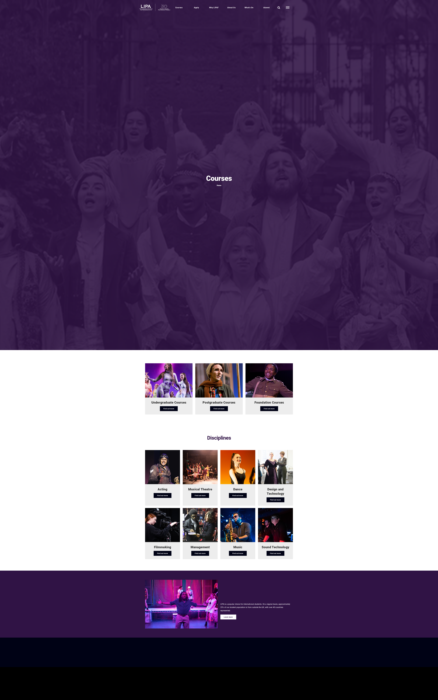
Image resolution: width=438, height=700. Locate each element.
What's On (249, 7)
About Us (231, 7)
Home (219, 185)
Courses (179, 7)
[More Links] (287, 7)
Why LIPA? (214, 7)
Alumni (266, 7)
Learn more (228, 617)
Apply (196, 7)
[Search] (278, 7)
